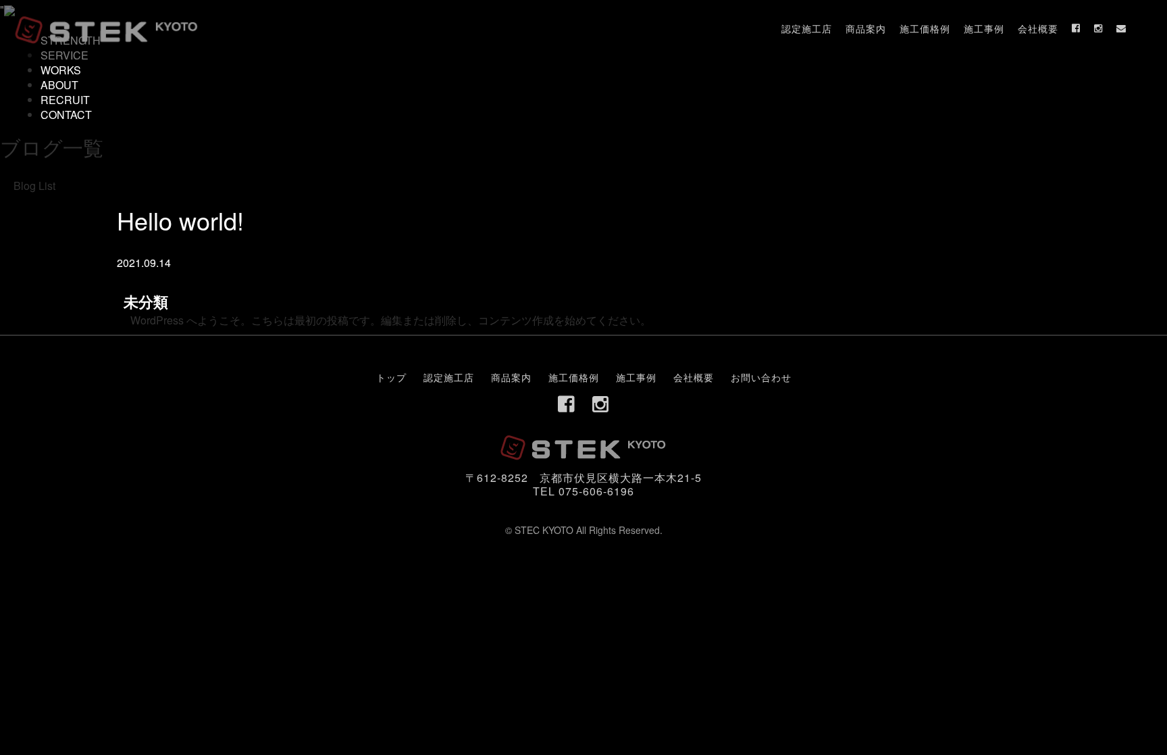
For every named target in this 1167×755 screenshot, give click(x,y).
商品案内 (866, 28)
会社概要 (1038, 28)
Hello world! (180, 220)
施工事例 (984, 28)
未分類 (146, 301)
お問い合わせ (761, 377)
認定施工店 (806, 28)
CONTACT (66, 114)
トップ (391, 377)
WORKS (61, 70)
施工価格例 (925, 28)
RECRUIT (65, 99)
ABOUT (59, 85)
